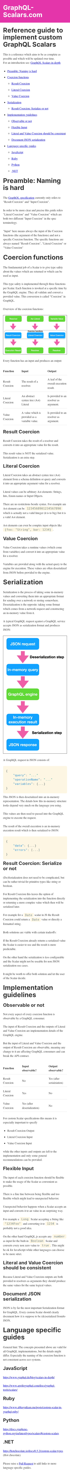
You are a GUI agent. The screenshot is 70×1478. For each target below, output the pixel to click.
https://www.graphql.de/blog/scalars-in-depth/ (29, 1377)
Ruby (14, 158)
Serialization (14, 102)
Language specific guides (21, 146)
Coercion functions (18, 77)
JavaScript (17, 152)
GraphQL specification (21, 197)
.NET (14, 171)
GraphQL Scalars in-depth (45, 62)
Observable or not (21, 121)
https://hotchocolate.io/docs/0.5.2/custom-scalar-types (33, 1451)
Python (15, 164)
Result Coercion (20, 83)
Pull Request (26, 1463)
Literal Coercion (20, 90)
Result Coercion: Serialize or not (29, 108)
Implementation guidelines (22, 115)
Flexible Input (19, 127)
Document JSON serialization (28, 139)
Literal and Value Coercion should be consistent (38, 133)
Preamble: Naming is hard (22, 71)
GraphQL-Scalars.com (22, 11)
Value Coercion (20, 96)
